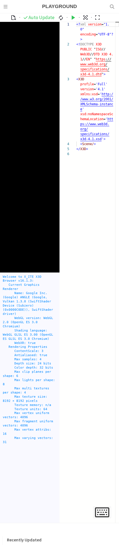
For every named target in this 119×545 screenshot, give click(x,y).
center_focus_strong (85, 17)
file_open (13, 17)
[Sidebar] (6, 6)
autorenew (61, 17)
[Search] (112, 6)
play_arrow (73, 17)
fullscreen (97, 17)
